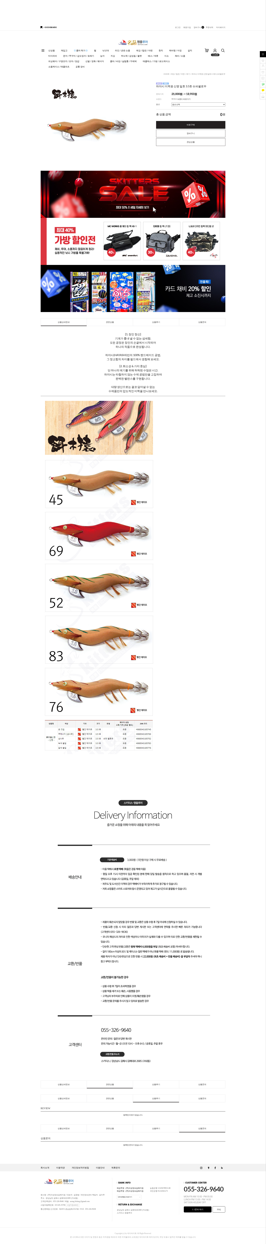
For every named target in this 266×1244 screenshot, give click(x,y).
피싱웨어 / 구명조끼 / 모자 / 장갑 (63, 61)
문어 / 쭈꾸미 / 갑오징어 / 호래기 (78, 55)
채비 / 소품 (180, 55)
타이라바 (52, 55)
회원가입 (187, 27)
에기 (188, 74)
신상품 (51, 50)
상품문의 (202, 322)
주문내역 (209, 27)
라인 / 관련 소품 (122, 50)
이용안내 (100, 1168)
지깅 (113, 55)
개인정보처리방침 (80, 1168)
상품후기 (156, 322)
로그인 (178, 27)
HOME (166, 74)
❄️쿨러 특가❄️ (81, 50)
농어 (102, 55)
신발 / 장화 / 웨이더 (94, 61)
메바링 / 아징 (175, 50)
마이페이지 (221, 27)
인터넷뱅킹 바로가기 (125, 1197)
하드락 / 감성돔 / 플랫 (131, 55)
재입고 (64, 50)
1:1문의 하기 (197, 1209)
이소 (166, 55)
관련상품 (110, 322)
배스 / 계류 (153, 55)
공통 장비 (80, 66)
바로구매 (191, 125)
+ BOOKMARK (50, 27)
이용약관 (60, 1168)
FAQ (219, 1209)
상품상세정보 (64, 322)
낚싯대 (105, 50)
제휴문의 (115, 1168)
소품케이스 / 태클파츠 (58, 66)
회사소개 (45, 1168)
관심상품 (191, 142)
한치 (161, 50)
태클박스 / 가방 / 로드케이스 (156, 61)
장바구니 (198, 27)
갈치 (190, 50)
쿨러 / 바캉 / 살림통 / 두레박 (123, 61)
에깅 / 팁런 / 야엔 (144, 50)
